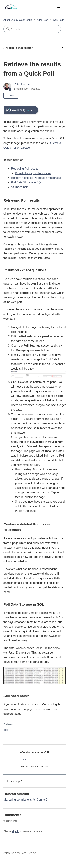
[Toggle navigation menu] (59, 7)
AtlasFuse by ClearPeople (17, 19)
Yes (24, 759)
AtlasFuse (42, 19)
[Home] (10, 6)
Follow (10, 95)
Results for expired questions (33, 173)
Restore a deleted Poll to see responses (36, 177)
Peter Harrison (23, 84)
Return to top (11, 781)
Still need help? (20, 186)
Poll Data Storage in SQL (26, 182)
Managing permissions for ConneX (25, 799)
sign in (15, 831)
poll (5, 729)
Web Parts (58, 19)
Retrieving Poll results (24, 168)
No (44, 759)
